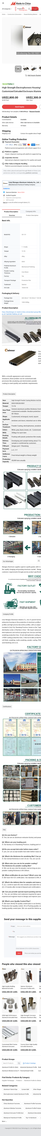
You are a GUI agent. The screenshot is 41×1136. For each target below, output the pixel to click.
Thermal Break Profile (26, 1071)
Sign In (5, 202)
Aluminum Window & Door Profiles (11, 1071)
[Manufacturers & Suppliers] (21, 3)
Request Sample (34, 111)
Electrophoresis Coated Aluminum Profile (16, 1094)
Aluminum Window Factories (12, 1108)
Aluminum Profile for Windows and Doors (15, 1067)
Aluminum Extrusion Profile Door (14, 1113)
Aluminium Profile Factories (32, 1103)
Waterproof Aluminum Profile (12, 1118)
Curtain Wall (25, 1089)
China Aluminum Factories (12, 1103)
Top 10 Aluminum (31, 1118)
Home (3, 14)
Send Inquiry (19, 107)
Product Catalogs (30, 1063)
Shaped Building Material (30, 14)
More (3, 1121)
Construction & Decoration (14, 14)
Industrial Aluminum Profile (28, 1067)
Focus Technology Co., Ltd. (25, 1128)
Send (19, 953)
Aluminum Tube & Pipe (10, 1089)
